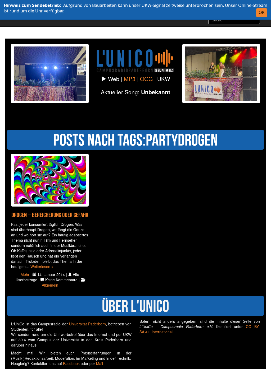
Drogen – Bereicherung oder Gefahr (49, 215)
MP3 (130, 79)
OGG (146, 79)
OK (262, 12)
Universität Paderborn (87, 323)
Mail (99, 363)
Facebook (71, 363)
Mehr (25, 274)
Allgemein (50, 285)
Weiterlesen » (41, 266)
